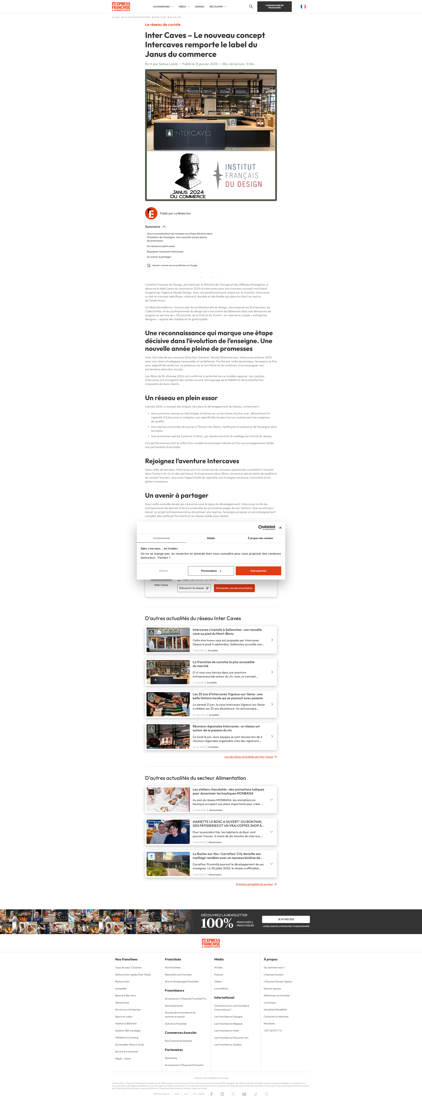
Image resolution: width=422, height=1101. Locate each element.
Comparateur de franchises (275, 6)
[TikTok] (256, 1094)
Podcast (218, 974)
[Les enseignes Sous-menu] (172, 6)
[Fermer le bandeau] (280, 528)
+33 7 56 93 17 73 (273, 1030)
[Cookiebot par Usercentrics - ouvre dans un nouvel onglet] (260, 527)
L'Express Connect (274, 974)
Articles (218, 967)
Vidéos (218, 981)
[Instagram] (267, 1094)
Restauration (122, 981)
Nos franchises (173, 967)
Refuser (163, 570)
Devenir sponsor (272, 988)
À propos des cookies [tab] (260, 538)
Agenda (199, 6)
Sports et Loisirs (123, 1016)
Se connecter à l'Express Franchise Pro (185, 998)
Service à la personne (126, 1051)
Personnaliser (209, 570)
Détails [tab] (211, 538)
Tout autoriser (258, 570)
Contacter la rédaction (276, 1016)
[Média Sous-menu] (189, 6)
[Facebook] (211, 1094)
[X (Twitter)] (233, 1094)
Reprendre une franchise (178, 974)
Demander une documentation (234, 588)
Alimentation (122, 1002)
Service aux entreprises (127, 1009)
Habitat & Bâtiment (126, 1023)
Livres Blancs (221, 988)
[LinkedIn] (222, 1094)
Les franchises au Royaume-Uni (231, 1037)
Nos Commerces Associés (178, 1040)
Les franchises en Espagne (228, 1016)
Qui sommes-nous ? (274, 967)
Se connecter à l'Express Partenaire (184, 1065)
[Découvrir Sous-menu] (225, 6)
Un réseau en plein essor (161, 246)
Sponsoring (171, 1057)
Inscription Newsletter (275, 1009)
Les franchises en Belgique (228, 1023)
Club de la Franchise (175, 1023)
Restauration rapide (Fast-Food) (133, 974)
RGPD (177, 1094)
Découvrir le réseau (191, 588)
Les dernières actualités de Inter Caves (249, 756)
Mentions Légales (161, 1094)
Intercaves (211, 288)
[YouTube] (244, 1094)
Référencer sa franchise (276, 995)
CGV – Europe (199, 1094)
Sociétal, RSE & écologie (127, 1030)
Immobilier (121, 988)
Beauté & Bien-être (125, 995)
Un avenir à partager (159, 256)
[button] (250, 7)
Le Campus (270, 1002)
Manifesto (269, 1023)
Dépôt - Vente (123, 1058)
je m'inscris (286, 919)
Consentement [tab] (161, 538)
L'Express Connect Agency (278, 981)
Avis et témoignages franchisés (181, 981)
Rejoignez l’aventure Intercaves (165, 251)
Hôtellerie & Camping (126, 1037)
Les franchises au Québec (228, 1044)
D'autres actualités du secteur (254, 884)
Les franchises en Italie (226, 1030)
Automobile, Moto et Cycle (129, 1044)
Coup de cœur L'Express (128, 967)
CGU (186, 1094)
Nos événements (174, 1005)
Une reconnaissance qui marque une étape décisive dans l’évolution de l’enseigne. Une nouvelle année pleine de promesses (179, 237)
